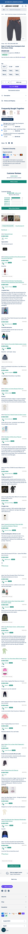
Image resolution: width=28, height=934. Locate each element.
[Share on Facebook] (9, 143)
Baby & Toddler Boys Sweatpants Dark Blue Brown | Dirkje (15, 14)
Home (2, 14)
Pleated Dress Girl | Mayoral (11, 770)
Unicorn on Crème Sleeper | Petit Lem (14, 388)
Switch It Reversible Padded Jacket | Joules (15, 344)
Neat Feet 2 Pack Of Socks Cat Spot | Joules (15, 414)
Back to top (14, 879)
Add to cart (18, 82)
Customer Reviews (6, 191)
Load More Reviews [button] (14, 866)
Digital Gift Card (8, 234)
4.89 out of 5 (18, 193)
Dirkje (2, 43)
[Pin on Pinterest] (11, 143)
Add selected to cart (7, 119)
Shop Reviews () (19, 225)
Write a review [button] (14, 181)
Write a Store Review (14, 208)
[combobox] (14, 9)
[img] (14, 193)
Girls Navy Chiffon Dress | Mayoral (13, 436)
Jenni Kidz (6, 930)
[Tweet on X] (6, 143)
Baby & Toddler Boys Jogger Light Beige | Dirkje (14, 129)
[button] (25, 6)
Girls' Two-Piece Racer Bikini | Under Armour (15, 658)
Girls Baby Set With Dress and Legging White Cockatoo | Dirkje (13, 134)
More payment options (14, 90)
